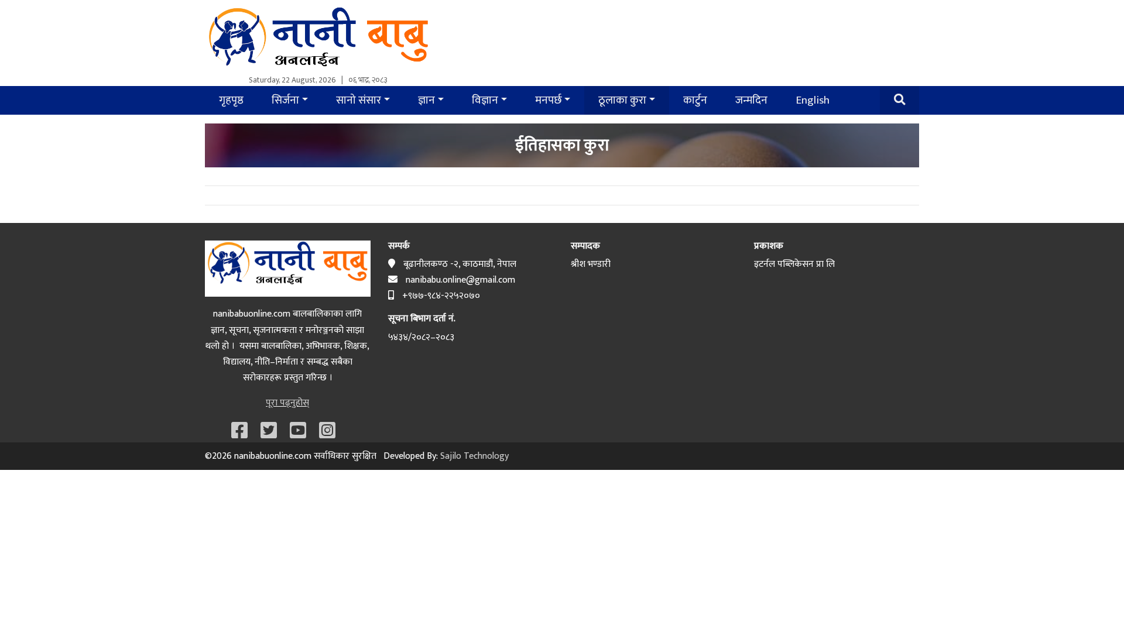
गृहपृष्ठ (231, 100)
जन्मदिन (751, 100)
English (813, 100)
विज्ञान (485, 100)
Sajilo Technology (474, 456)
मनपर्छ (548, 100)
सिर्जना (285, 100)
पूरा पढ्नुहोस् (287, 403)
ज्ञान (426, 100)
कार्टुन (695, 100)
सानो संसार (358, 100)
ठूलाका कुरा (622, 100)
